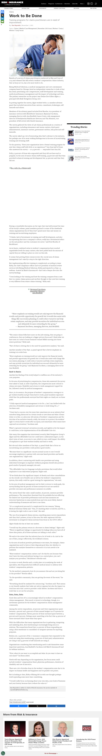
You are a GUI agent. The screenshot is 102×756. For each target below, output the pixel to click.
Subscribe (74, 4)
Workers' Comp (58, 28)
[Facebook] (2, 12)
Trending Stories (8, 8)
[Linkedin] (2, 18)
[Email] (2, 21)
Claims (16, 28)
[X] (2, 15)
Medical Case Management (28, 28)
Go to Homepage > (51, 753)
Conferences (58, 4)
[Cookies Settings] (3, 753)
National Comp (25, 8)
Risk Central (93, 8)
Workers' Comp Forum (16, 30)
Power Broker (42, 8)
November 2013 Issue (45, 28)
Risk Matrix (76, 8)
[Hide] (1, 24)
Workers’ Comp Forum (59, 8)
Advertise (67, 4)
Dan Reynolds (16, 25)
